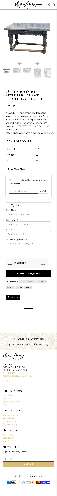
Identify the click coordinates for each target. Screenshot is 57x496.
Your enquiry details (16, 239)
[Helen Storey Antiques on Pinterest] (7, 382)
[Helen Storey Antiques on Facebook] (4, 382)
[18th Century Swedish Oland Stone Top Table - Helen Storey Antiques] (28, 37)
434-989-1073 (9, 373)
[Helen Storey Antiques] (28, 5)
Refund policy (9, 418)
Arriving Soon (9, 435)
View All (7, 441)
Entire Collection (27, 282)
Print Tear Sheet (17, 169)
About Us (7, 396)
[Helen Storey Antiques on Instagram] (10, 382)
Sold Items (8, 438)
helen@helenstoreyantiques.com (18, 376)
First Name (12, 210)
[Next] (37, 63)
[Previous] (20, 63)
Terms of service (11, 424)
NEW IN (10, 287)
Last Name (12, 220)
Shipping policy (10, 415)
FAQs (5, 404)
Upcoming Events (11, 401)
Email (9, 230)
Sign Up (28, 464)
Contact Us (8, 398)
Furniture (42, 282)
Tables (28, 287)
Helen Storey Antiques (31, 476)
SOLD (19, 287)
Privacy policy (9, 421)
